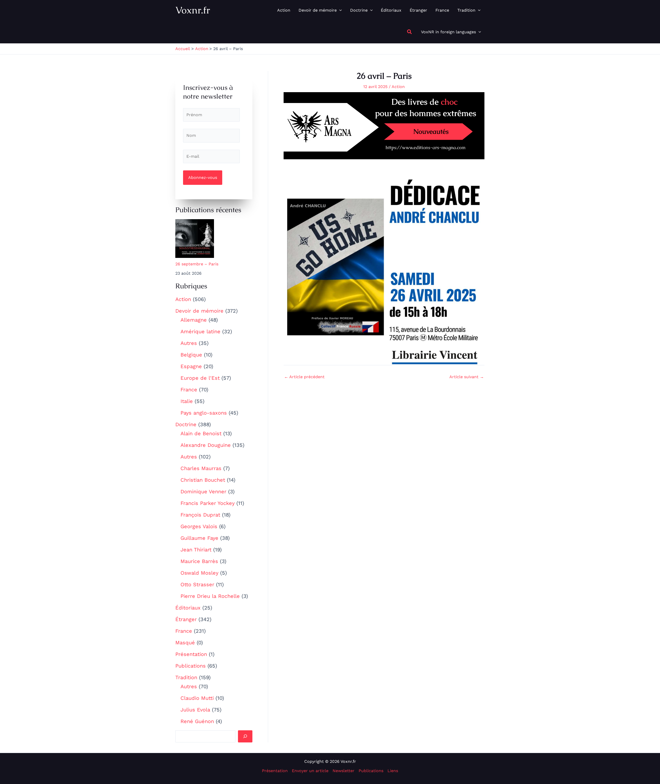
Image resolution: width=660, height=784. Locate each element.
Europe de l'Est (200, 378)
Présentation (191, 654)
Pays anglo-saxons (203, 413)
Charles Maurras (200, 468)
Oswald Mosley (199, 573)
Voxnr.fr (192, 10)
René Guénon (197, 721)
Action (183, 299)
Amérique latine (200, 331)
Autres (188, 343)
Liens (392, 770)
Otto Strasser (197, 584)
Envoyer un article (310, 770)
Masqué (185, 642)
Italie (186, 401)
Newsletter (343, 770)
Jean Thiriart (195, 550)
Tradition (186, 677)
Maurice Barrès (199, 561)
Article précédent (304, 377)
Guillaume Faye (199, 538)
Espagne (191, 366)
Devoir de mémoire (199, 311)
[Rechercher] (245, 736)
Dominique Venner (203, 491)
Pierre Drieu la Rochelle (210, 596)
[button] (339, 10)
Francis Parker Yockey (207, 503)
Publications (190, 666)
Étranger (186, 619)
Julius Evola (195, 710)
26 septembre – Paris (196, 264)
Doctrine (185, 424)
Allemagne (193, 320)
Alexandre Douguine (205, 445)
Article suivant (466, 377)
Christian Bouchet (202, 480)
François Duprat (200, 515)
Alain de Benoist (200, 433)
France (188, 389)
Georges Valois (198, 526)
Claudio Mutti (197, 698)
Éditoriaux (188, 608)
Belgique (191, 355)
